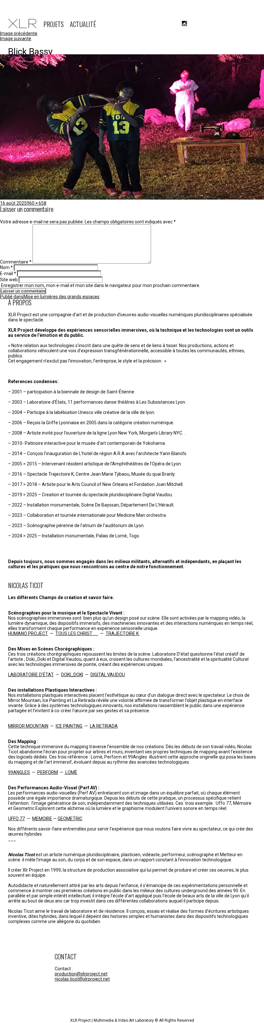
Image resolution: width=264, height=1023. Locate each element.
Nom (6, 267)
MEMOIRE (42, 818)
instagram (184, 23)
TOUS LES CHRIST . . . (76, 633)
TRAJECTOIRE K (123, 633)
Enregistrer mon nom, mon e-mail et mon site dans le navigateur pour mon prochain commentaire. (100, 285)
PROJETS (53, 24)
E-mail (8, 273)
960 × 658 (36, 203)
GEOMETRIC (70, 818)
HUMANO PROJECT (28, 633)
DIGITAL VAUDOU (107, 674)
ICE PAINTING (69, 726)
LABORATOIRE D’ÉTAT (31, 674)
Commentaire (16, 262)
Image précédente (18, 33)
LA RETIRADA (104, 726)
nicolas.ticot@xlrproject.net (82, 979)
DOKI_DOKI (72, 674)
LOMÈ (70, 772)
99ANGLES (19, 772)
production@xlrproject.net (81, 973)
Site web (9, 279)
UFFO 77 (16, 818)
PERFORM (47, 772)
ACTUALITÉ (83, 24)
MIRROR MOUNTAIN (28, 726)
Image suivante (15, 38)
